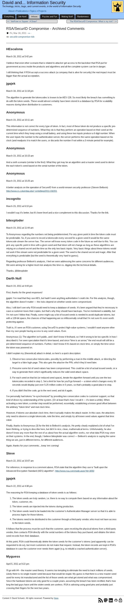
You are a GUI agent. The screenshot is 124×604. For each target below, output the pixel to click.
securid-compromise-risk (22, 37)
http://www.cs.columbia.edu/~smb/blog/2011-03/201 (31, 191)
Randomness (83, 16)
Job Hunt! (22, 16)
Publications (22, 11)
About (11, 11)
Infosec (34, 16)
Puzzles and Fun (49, 16)
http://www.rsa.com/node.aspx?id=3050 (74, 471)
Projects (42, 11)
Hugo (56, 598)
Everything (9, 16)
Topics (33, 11)
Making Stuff (67, 16)
